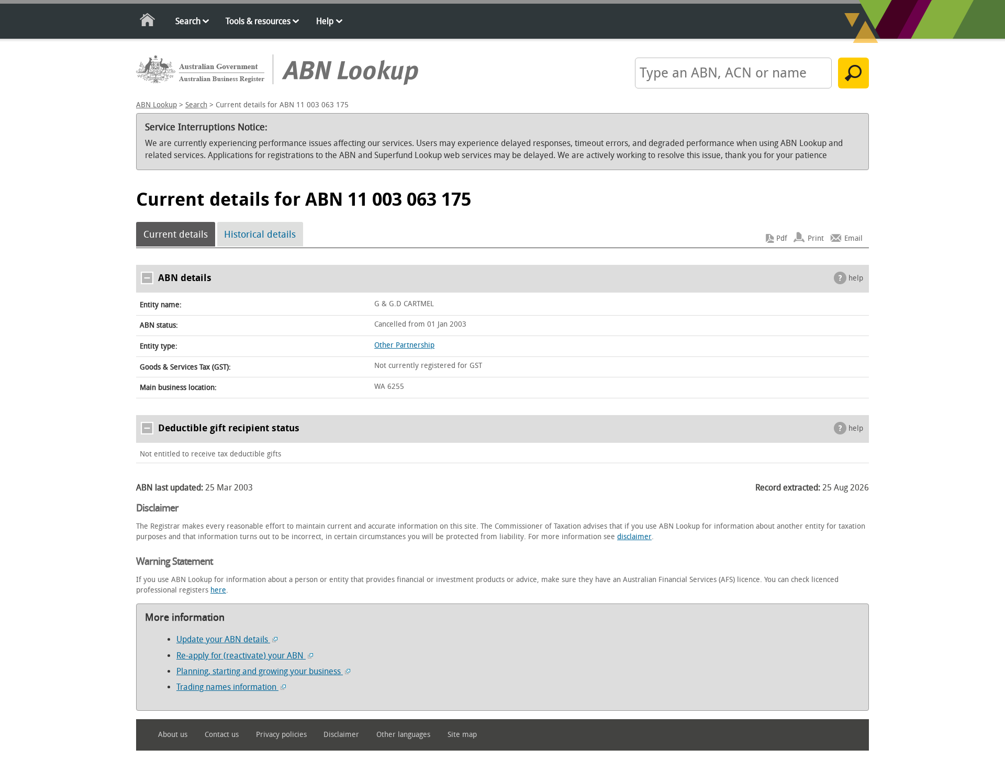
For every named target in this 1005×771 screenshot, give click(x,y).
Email (853, 238)
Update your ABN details (223, 639)
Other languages (403, 734)
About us (172, 734)
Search (187, 21)
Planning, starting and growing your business (259, 671)
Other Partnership (404, 345)
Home (148, 21)
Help (324, 21)
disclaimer (634, 536)
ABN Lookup (156, 104)
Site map (462, 734)
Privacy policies (281, 734)
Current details (175, 234)
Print (816, 238)
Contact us (222, 734)
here (218, 590)
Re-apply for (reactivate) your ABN (241, 656)
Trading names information (227, 687)
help (855, 278)
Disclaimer (341, 734)
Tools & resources (258, 21)
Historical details (260, 234)
